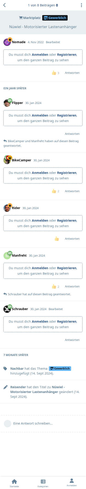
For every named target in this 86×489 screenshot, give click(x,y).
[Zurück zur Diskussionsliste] (4, 5)
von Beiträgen (41, 5)
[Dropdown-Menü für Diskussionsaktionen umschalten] (81, 5)
